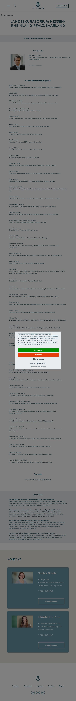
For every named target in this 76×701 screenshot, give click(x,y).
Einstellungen (38, 359)
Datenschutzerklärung (41, 366)
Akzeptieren (38, 350)
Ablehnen (38, 355)
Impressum (32, 366)
